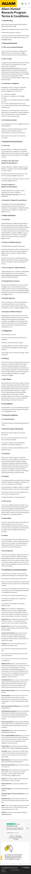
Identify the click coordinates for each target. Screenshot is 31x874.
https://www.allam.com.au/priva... (20, 748)
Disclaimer (3, 870)
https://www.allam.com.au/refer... (10, 68)
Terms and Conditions (15, 870)
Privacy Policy (3, 871)
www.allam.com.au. (6, 39)
